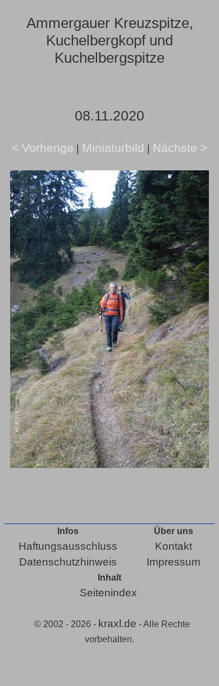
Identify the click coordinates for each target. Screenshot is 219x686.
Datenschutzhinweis (68, 562)
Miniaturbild (113, 147)
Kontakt (173, 546)
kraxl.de (117, 623)
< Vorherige (43, 147)
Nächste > (180, 147)
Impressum (173, 562)
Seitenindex (108, 593)
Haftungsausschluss (68, 546)
